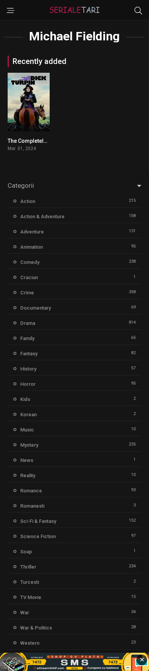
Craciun (29, 277)
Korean (28, 414)
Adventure (32, 232)
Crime (27, 293)
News (26, 460)
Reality (27, 475)
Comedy (29, 262)
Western (29, 643)
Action (27, 201)
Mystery (29, 445)
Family (27, 338)
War (24, 612)
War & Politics (36, 628)
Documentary (35, 308)
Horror (28, 384)
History (28, 369)
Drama (27, 323)
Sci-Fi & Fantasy (38, 521)
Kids (25, 399)
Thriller (28, 567)
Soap (26, 551)
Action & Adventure (42, 216)
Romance (31, 491)
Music (27, 430)
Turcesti (29, 582)
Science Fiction (38, 536)
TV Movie (30, 597)
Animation (31, 247)
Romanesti (32, 506)
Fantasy (28, 353)
